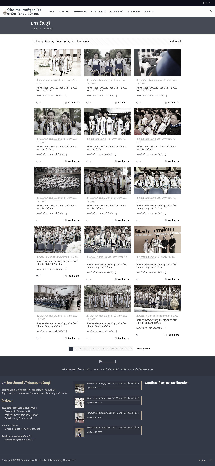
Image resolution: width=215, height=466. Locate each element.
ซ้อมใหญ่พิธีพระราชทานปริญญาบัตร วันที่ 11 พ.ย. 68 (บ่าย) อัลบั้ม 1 (106, 325)
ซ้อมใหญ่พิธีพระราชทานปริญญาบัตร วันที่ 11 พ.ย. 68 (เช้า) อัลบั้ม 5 (156, 321)
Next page (142, 348)
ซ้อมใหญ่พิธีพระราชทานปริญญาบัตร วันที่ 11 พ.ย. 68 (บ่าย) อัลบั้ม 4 (106, 266)
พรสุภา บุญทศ (45, 257)
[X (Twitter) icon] (206, 3)
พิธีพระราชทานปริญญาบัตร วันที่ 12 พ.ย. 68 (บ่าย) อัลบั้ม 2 (56, 148)
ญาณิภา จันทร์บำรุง (98, 257)
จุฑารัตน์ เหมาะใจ (147, 257)
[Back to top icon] (211, 460)
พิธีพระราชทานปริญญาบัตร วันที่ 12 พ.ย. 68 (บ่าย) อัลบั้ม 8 (56, 89)
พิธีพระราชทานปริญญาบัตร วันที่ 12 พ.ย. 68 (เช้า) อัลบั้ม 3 (56, 207)
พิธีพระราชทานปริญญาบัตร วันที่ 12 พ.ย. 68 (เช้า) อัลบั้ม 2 (106, 207)
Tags (69, 41)
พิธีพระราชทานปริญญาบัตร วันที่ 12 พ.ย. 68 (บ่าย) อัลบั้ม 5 (106, 89)
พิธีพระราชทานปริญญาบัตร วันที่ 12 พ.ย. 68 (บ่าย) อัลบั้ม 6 (113, 427)
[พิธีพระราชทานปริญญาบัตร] (22, 11)
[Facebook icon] (203, 3)
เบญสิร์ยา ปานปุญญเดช (100, 80)
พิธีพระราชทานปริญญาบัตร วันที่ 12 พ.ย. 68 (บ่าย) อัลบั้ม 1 (106, 148)
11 (117, 348)
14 (131, 348)
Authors (83, 41)
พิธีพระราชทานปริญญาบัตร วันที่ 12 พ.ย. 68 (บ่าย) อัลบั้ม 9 (113, 383)
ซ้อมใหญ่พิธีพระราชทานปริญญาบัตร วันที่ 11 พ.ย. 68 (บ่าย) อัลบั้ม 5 (56, 262)
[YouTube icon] (210, 3)
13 (126, 348)
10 (112, 348)
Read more (73, 102)
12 (121, 348)
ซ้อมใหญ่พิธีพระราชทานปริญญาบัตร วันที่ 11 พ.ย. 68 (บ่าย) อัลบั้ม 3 (156, 266)
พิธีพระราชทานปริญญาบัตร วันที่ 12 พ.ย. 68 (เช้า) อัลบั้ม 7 (156, 148)
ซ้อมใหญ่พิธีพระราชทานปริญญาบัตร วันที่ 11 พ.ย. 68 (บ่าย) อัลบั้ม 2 (56, 325)
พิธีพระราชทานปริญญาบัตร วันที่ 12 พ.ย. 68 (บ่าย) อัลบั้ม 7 (113, 413)
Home (34, 28)
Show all (176, 41)
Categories (53, 41)
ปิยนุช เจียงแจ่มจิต (47, 80)
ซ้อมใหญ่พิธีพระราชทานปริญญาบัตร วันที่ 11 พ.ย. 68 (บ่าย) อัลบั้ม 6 (156, 207)
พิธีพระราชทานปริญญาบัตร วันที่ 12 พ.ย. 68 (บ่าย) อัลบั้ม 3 (156, 89)
